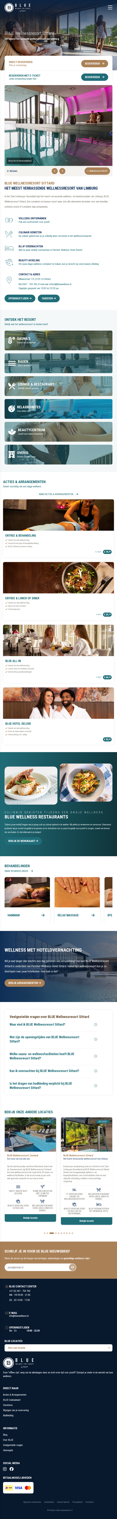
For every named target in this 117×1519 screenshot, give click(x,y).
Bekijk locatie (30, 1220)
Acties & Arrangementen (14, 1394)
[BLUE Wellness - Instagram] (5, 1469)
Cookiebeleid (49, 1502)
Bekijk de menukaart (22, 841)
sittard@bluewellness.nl (60, 284)
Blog (5, 1434)
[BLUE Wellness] (17, 8)
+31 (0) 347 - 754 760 (19, 1290)
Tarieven (47, 298)
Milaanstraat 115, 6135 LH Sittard (35, 279)
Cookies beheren (63, 1502)
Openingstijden (18, 298)
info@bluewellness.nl (19, 1315)
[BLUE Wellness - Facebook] (12, 1469)
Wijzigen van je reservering (16, 1410)
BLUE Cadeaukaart (12, 1399)
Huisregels (8, 1450)
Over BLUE (8, 1439)
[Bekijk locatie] (30, 1134)
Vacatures (8, 1405)
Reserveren (92, 63)
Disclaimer (90, 1502)
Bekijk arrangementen (23, 983)
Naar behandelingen (17, 871)
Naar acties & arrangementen (56, 494)
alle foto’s (98, 171)
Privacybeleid (78, 1502)
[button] (53, 1024)
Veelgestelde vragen (13, 1445)
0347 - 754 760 (29, 284)
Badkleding (8, 1415)
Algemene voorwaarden (32, 1502)
